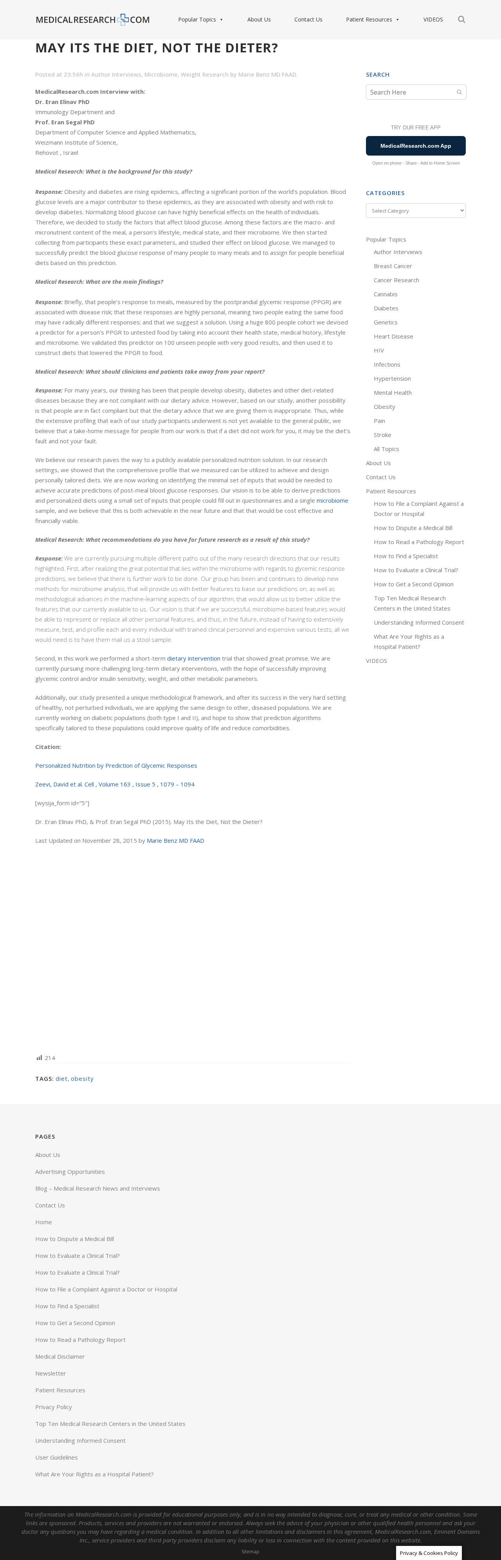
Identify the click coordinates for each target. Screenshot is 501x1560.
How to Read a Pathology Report (419, 542)
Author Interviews (116, 74)
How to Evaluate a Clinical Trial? (416, 570)
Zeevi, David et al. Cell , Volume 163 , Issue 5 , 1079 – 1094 (115, 784)
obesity (82, 1078)
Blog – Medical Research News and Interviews (97, 1188)
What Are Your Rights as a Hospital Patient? (94, 1474)
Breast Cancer (393, 266)
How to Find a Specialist (406, 556)
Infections (387, 364)
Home (43, 1222)
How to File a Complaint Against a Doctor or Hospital (106, 1289)
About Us (259, 19)
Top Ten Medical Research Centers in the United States (110, 1423)
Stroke (382, 435)
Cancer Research (396, 280)
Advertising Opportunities (70, 1171)
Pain (379, 420)
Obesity (384, 406)
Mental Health (393, 392)
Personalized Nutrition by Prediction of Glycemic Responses (116, 765)
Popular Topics (197, 19)
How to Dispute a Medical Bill (413, 528)
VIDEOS (433, 19)
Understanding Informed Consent (419, 622)
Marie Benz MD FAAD (267, 74)
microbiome (332, 500)
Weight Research (205, 74)
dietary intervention (193, 658)
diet (62, 1078)
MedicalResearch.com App (415, 146)
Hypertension (392, 378)
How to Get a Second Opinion (414, 584)
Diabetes (386, 308)
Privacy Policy (53, 1407)
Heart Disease (393, 336)
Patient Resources (369, 19)
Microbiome (161, 74)
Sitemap (250, 1551)
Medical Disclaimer (60, 1356)
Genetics (386, 322)
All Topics (386, 449)
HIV (379, 350)
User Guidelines (56, 1457)
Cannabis (386, 294)
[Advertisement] (192, 948)
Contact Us (308, 19)
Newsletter (50, 1373)
